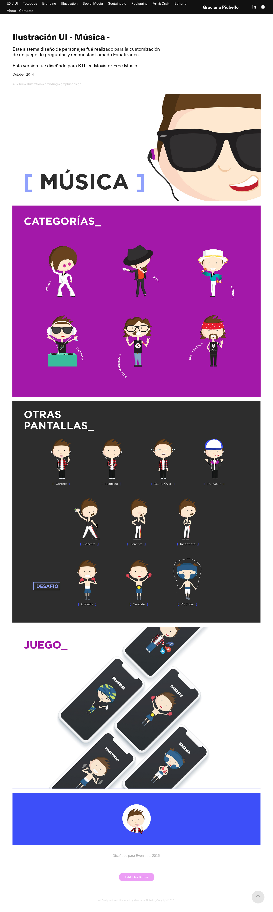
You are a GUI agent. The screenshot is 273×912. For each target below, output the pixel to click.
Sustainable (117, 3)
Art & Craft (161, 3)
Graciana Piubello (221, 7)
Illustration (69, 3)
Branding (49, 3)
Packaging (139, 3)
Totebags (30, 3)
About (11, 10)
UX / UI (12, 3)
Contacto (26, 10)
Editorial (180, 3)
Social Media (93, 3)
